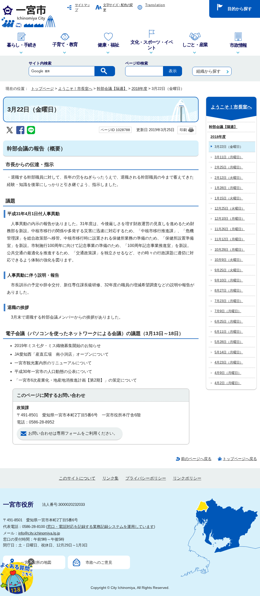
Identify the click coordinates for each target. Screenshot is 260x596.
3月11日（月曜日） (229, 157)
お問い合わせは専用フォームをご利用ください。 (73, 433)
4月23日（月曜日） (229, 362)
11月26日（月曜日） (230, 229)
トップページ (42, 88)
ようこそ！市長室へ (75, 88)
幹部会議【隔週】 (112, 88)
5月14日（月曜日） (229, 352)
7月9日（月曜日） (228, 311)
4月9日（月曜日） (228, 373)
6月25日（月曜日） (229, 321)
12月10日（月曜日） (230, 219)
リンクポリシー (187, 478)
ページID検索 (136, 63)
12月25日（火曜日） (230, 208)
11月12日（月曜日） (230, 239)
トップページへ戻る (240, 459)
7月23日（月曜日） (229, 301)
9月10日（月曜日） (229, 280)
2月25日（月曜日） (229, 167)
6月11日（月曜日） (229, 332)
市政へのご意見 (99, 562)
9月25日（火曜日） (229, 270)
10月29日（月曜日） (230, 250)
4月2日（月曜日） (228, 383)
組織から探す (208, 71)
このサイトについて (77, 478)
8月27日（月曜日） (229, 290)
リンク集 (110, 478)
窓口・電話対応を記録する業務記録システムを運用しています (100, 526)
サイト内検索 (40, 63)
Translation (155, 5)
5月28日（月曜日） (229, 342)
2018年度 (139, 88)
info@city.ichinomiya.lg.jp (39, 533)
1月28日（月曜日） (229, 188)
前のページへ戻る (196, 459)
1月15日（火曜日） (229, 198)
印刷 (183, 130)
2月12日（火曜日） (229, 178)
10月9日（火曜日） (229, 260)
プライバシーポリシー (145, 478)
